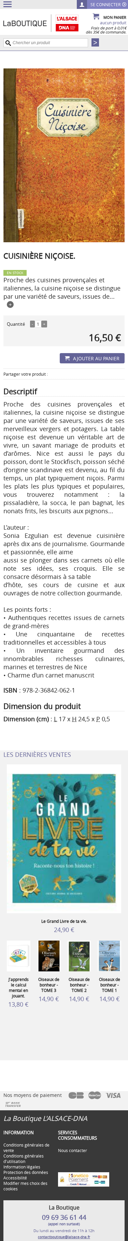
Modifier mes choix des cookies (25, 1185)
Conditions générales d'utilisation (23, 1158)
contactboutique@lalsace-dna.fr (64, 1237)
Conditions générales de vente (26, 1147)
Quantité (16, 324)
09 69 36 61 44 (64, 1217)
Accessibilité (15, 1177)
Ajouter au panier (96, 358)
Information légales (21, 1166)
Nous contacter (72, 1150)
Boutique (48, 23)
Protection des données (25, 1172)
